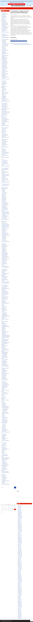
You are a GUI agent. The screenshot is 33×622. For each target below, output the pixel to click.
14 (10, 508)
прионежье (3, 330)
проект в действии (4, 339)
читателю (3, 461)
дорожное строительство (5, 125)
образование (4, 409)
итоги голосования (4, 160)
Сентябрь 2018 (20, 606)
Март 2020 (19, 587)
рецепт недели (4, 370)
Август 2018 (19, 607)
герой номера (4, 74)
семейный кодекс (4, 386)
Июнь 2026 (19, 507)
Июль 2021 (19, 570)
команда (3, 190)
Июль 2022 (19, 557)
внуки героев (3, 58)
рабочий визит (4, 362)
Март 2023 (19, 549)
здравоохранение (4, 139)
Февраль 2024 (20, 537)
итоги (2, 159)
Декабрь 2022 (20, 552)
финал (3, 451)
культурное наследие (5, 203)
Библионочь (3, 25)
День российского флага (5, 111)
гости (2, 85)
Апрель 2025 (20, 522)
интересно (3, 151)
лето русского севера (5, 211)
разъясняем (3, 363)
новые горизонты (4, 269)
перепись (3, 305)
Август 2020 (19, 582)
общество (3, 277)
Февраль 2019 (20, 601)
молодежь (3, 227)
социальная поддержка (5, 406)
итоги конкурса (4, 161)
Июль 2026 (19, 506)
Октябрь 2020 (20, 580)
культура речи (4, 202)
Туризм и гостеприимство (5, 440)
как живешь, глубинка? (5, 175)
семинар (3, 388)
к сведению (3, 171)
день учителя (4, 118)
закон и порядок (4, 134)
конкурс (3, 191)
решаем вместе (4, 371)
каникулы (3, 177)
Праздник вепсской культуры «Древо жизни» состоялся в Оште (20, 43)
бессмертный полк (4, 24)
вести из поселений (4, 50)
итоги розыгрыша (4, 162)
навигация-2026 (4, 246)
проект (3, 338)
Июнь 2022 (19, 558)
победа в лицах (4, 309)
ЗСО (2, 145)
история (3, 154)
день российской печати (5, 112)
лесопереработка (4, 207)
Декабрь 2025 (20, 514)
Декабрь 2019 (20, 590)
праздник (3, 324)
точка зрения (4, 434)
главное (3, 77)
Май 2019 (19, 598)
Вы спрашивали (4, 67)
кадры (3, 173)
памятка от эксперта (5, 296)
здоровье (3, 136)
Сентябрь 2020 (20, 581)
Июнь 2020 (19, 584)
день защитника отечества (5, 101)
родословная (4, 375)
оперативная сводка (5, 279)
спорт (3, 414)
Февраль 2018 (20, 614)
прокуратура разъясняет (5, 342)
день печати (3, 107)
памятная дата (4, 297)
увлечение (3, 444)
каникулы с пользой (4, 179)
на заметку (3, 239)
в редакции (3, 42)
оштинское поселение (5, 293)
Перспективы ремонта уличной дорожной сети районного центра (23, 44)
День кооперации (4, 104)
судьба (3, 427)
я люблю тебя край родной (5, 484)
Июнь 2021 (19, 571)
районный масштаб (4, 364)
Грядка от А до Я (4, 93)
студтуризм (3, 425)
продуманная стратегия (5, 337)
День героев (3, 100)
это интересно (4, 477)
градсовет (3, 89)
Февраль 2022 (20, 563)
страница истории (4, 420)
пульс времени (4, 354)
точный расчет (4, 435)
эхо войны (3, 478)
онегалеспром (4, 278)
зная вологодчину (4, 144)
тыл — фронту (4, 442)
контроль (3, 194)
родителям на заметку (5, 373)
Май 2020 (19, 585)
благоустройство (4, 27)
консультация (4, 193)
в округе (3, 36)
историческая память (5, 152)
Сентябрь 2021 (20, 568)
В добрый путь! (4, 34)
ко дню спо (3, 189)
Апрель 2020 (20, 586)
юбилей (3, 479)
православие (4, 323)
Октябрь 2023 (20, 541)
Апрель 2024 (20, 535)
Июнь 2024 (19, 533)
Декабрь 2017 (20, 616)
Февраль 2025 (20, 524)
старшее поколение (4, 417)
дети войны (3, 122)
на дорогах (3, 238)
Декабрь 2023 (20, 539)
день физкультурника (5, 119)
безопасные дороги (4, 23)
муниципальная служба (5, 235)
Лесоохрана (3, 206)
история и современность (5, 157)
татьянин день (4, 428)
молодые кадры (4, 230)
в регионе (3, 41)
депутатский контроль (5, 121)
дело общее (3, 95)
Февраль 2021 (20, 575)
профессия (3, 347)
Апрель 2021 (19, 573)
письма (3, 306)
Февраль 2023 (20, 550)
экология (3, 467)
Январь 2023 (20, 551)
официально (3, 289)
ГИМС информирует (5, 76)
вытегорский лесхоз (4, 71)
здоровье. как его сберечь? (5, 137)
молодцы (3, 229)
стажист (3, 416)
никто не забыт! (4, 263)
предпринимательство (5, 326)
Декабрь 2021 (20, 565)
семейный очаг (4, 387)
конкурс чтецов (4, 192)
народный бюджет (4, 254)
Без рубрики (3, 21)
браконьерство (4, 28)
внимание (3, 56)
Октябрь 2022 (20, 554)
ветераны (3, 51)
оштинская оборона (4, 291)
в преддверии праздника (5, 37)
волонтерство (4, 60)
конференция (4, 195)
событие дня (3, 404)
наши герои (3, 260)
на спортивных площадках (5, 241)
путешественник (4, 356)
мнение (3, 222)
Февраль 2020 (20, 588)
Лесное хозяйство (4, 204)
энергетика (3, 476)
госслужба (3, 84)
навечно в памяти (4, 245)
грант (2, 91)
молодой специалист (5, 228)
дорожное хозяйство (5, 127)
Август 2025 (19, 518)
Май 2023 (19, 547)
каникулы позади (4, 178)
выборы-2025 (4, 69)
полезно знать (4, 312)
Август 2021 (19, 569)
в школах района (4, 45)
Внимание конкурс (4, 57)
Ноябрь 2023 (20, 540)
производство (4, 341)
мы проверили (4, 237)
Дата (2, 94)
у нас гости (3, 443)
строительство (4, 422)
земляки (3, 140)
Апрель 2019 (19, 599)
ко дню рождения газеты (5, 185)
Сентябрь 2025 (20, 517)
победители (3, 310)
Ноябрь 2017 (19, 617)
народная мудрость (4, 253)
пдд (2, 304)
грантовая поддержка (5, 92)
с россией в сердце (4, 379)
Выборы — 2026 (4, 68)
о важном (3, 271)
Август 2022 (19, 556)
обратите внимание (4, 276)
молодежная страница (5, 225)
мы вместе (3, 236)
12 (6, 508)
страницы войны (4, 421)
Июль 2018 (19, 608)
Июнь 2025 (19, 520)
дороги (3, 124)
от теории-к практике (5, 286)
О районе (3, 272)
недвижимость (4, 262)
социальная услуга (4, 412)
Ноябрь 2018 (19, 604)
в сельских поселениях (5, 43)
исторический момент (5, 153)
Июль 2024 (19, 532)
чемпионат (3, 460)
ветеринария (3, 52)
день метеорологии (4, 106)
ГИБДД (3, 75)
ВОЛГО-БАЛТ (4, 59)
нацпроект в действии (5, 259)
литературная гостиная (5, 212)
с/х (2, 380)
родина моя (3, 372)
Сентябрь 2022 (20, 555)
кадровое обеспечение (5, 172)
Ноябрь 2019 (19, 591)
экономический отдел (5, 471)
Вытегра (18, 491)
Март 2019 (19, 600)
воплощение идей (4, 61)
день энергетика (4, 120)
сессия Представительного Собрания (4, 397)
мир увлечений (4, 221)
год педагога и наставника (5, 78)
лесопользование (4, 208)
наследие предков (4, 256)
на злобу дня (4, 240)
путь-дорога (3, 360)
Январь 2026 (20, 513)
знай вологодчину (4, 141)
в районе (3, 40)
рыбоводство (4, 377)
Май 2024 (19, 534)
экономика (3, 468)
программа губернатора (5, 336)
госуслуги (3, 88)
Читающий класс (4, 462)
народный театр (4, 255)
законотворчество (4, 135)
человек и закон (4, 459)
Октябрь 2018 (20, 605)
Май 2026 (19, 508)
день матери (3, 105)
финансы (3, 452)
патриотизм (3, 302)
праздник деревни (4, 325)
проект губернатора (4, 340)
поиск (3, 311)
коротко (3, 196)
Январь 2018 (19, 615)
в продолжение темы (5, 39)
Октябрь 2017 (20, 618)
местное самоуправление (5, 219)
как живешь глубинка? (5, 174)
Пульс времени (4, 355)
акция (3, 18)
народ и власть (4, 252)
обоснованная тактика (5, 273)
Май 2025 (19, 521)
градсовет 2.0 (4, 90)
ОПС (2, 280)
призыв (3, 329)
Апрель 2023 (20, 548)
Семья (3, 389)
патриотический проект (5, 303)
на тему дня (3, 243)
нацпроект (3, 258)
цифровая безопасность (5, 457)
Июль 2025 (19, 519)
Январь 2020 (20, 589)
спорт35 (3, 415)
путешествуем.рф (4, 359)
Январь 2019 (19, 602)
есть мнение (3, 128)
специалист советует (5, 413)
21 (10, 509)
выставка (3, 70)
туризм (3, 439)
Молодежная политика (5, 224)
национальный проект (5, 257)
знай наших (3, 142)
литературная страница (5, 213)
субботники (3, 426)
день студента (4, 117)
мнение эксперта (4, 223)
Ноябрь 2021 (19, 566)
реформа (3, 369)
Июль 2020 (19, 583)
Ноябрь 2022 (20, 553)
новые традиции (4, 270)
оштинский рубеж (4, 292)
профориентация (4, 353)
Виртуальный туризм (5, 55)
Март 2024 (19, 536)
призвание (3, 328)
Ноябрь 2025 (20, 515)
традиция (3, 437)
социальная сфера (4, 407)
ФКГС (2, 453)
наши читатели (4, 261)
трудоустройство (4, 438)
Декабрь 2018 (20, 603)
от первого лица (4, 285)
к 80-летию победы (4, 168)
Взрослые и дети (4, 53)
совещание (3, 405)
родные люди (4, 374)
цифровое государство (5, 458)
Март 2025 (19, 523)
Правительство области (5, 319)
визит (2, 54)
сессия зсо (3, 395)
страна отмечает (4, 419)
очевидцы (3, 290)
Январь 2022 (20, 564)
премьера (3, 327)
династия (3, 123)
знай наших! (3, 143)
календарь (3, 176)
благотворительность (5, 26)
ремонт (4, 424)
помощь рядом (4, 313)
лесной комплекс (4, 205)
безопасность (4, 22)
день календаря (4, 103)
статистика (3, 418)
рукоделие (3, 376)
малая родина (4, 218)
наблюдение (3, 244)
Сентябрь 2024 (20, 530)
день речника (4, 110)
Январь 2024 (20, 538)
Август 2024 (19, 531)
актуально (3, 17)
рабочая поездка (4, 361)
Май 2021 (19, 572)
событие (3, 403)
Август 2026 (19, 505)
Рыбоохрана (3, 378)
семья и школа (4, 392)
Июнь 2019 (19, 597)
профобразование (4, 352)
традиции (3, 436)
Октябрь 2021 (20, 567)
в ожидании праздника (5, 35)
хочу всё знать (4, 454)
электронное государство (5, 472)
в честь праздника (4, 44)
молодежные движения (5, 226)
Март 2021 (19, 574)
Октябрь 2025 (20, 516)
